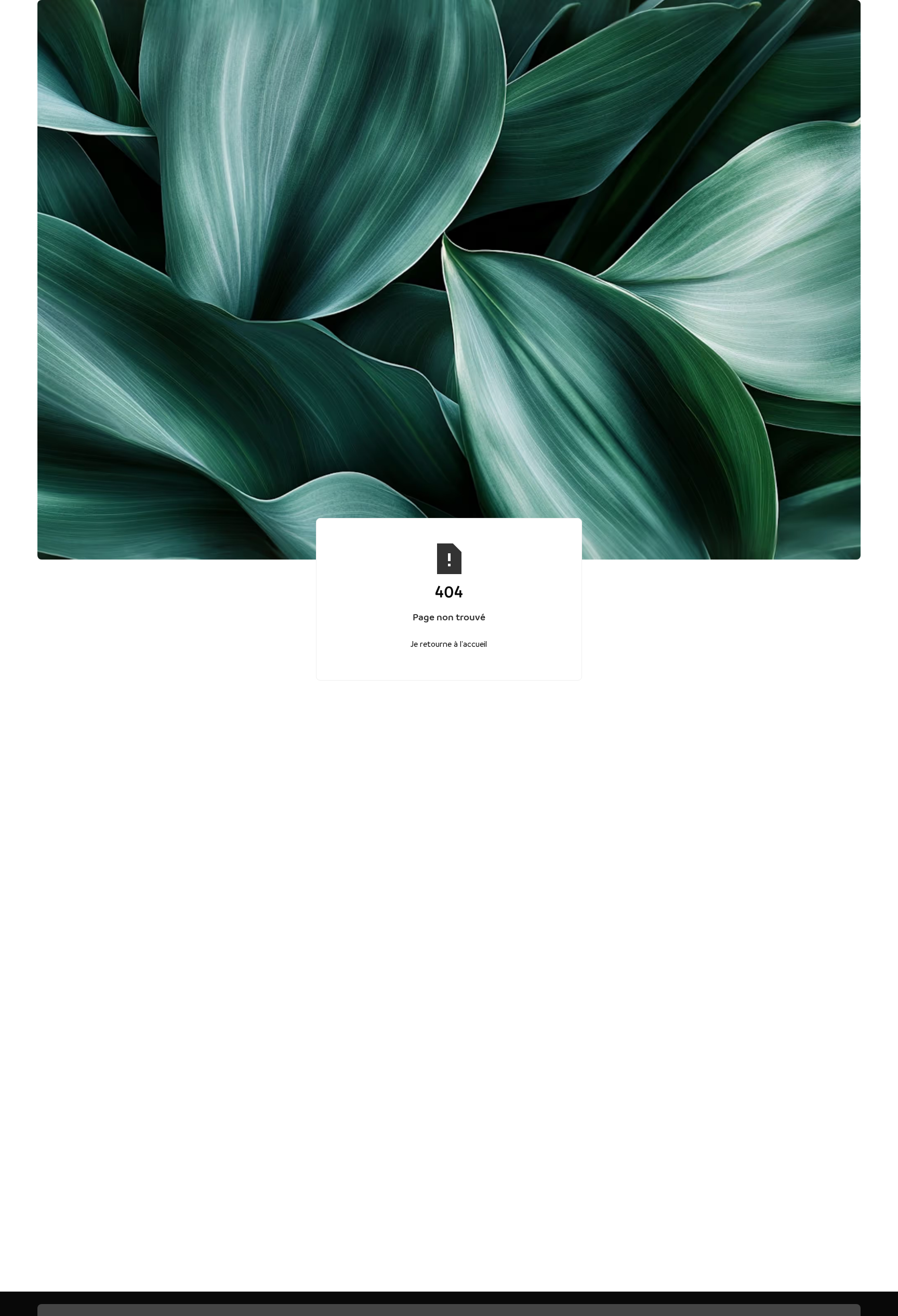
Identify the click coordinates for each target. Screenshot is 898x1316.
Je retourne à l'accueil (449, 643)
